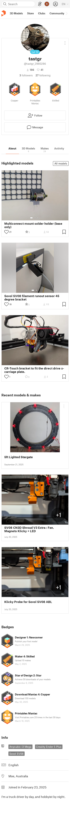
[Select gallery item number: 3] (38, 218)
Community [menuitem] (57, 13)
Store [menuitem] (30, 13)
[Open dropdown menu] (65, 41)
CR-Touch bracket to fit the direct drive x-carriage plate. (34, 370)
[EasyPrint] (40, 4)
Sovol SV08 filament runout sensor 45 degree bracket (31, 297)
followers (26, 75)
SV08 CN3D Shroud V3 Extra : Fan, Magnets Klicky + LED (29, 529)
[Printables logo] (3, 13)
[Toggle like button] (6, 232)
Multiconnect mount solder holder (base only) (33, 225)
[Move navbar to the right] (66, 13)
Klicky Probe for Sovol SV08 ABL (28, 601)
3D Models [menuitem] (16, 13)
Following (43, 75)
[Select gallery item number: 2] (35, 218)
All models (60, 163)
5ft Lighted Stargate (18, 457)
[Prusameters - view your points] (47, 4)
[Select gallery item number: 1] (31, 218)
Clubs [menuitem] (41, 13)
